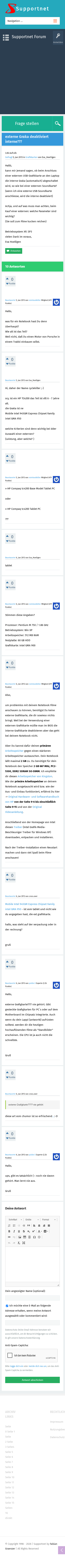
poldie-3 (32, 983)
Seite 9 (9, 1472)
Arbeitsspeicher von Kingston (35, 776)
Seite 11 (9, 1482)
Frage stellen (27, 123)
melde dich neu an (37, 1366)
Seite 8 (9, 1467)
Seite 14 (9, 1497)
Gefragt (8, 157)
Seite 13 (9, 1492)
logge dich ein (16, 1366)
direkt (8, 1518)
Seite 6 (9, 1456)
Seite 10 (9, 1477)
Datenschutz (57, 1437)
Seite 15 (9, 1502)
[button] (15, 1219)
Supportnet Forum (29, 36)
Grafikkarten (31, 157)
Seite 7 (9, 1462)
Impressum (56, 1421)
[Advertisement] (32, 78)
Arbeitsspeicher (14, 750)
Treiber (18, 827)
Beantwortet (10, 300)
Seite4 (10, 1446)
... (53, 1116)
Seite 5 (9, 1452)
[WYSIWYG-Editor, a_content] (32, 1264)
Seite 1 (11, 1431)
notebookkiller (35, 300)
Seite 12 (9, 1487)
